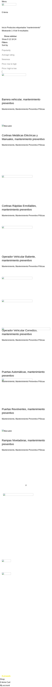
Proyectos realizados (11, 606)
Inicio (4, 28)
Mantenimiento (8, 109)
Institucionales (8, 667)
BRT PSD (6, 653)
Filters (4, 42)
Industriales (7, 649)
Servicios (6, 597)
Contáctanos (7, 615)
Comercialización (9, 623)
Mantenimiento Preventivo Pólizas (30, 109)
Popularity (6, 50)
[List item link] (26, 523)
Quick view (5, 95)
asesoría (5, 636)
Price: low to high (9, 64)
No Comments (34, 567)
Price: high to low (9, 68)
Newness (6, 59)
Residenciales (8, 658)
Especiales (6, 662)
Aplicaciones (7, 601)
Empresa (6, 592)
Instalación (6, 627)
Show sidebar (10, 36)
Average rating (8, 55)
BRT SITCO (7, 610)
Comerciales (7, 644)
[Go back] (5, 17)
